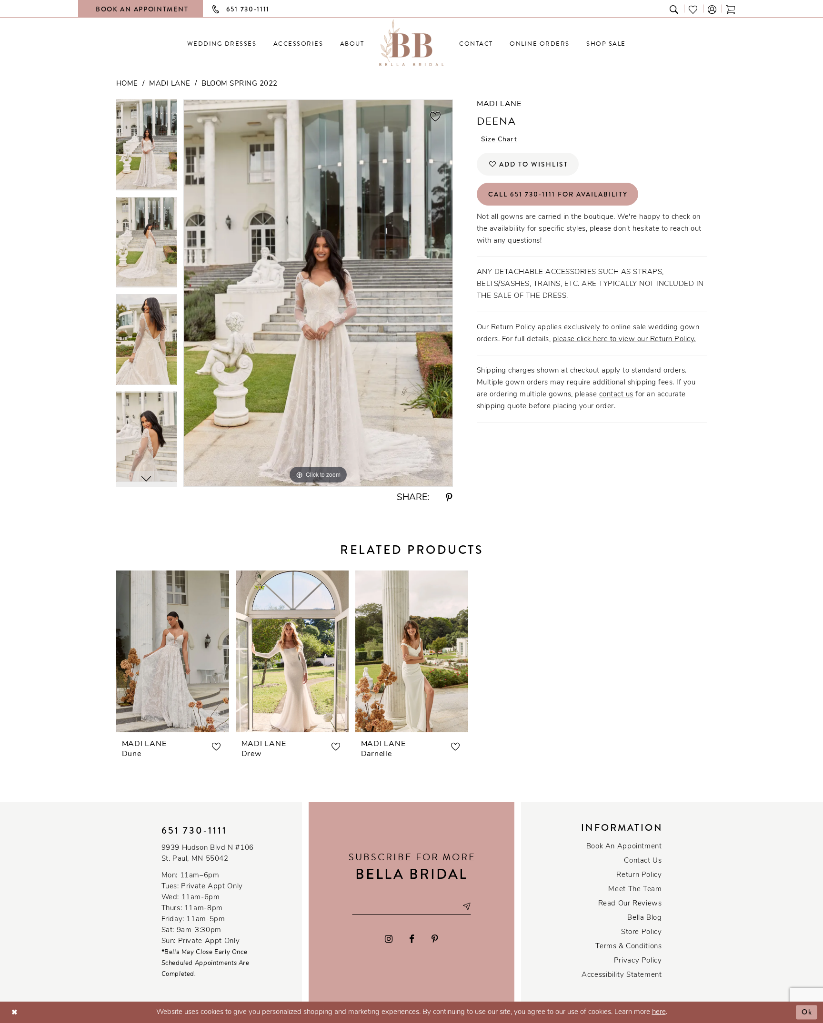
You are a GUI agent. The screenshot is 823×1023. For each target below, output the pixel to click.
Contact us (643, 861)
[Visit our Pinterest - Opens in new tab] (435, 939)
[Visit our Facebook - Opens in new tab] (412, 939)
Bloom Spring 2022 (239, 84)
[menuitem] (222, 43)
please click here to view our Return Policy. (624, 339)
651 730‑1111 (194, 830)
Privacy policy (638, 960)
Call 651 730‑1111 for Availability (558, 194)
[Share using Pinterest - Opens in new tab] (449, 497)
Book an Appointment (624, 846)
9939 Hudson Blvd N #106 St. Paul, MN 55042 (207, 854)
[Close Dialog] (14, 1012)
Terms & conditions (628, 946)
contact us (616, 394)
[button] (712, 8)
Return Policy (639, 875)
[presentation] (172, 651)
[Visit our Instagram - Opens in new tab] (388, 939)
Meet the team (635, 889)
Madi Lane (170, 84)
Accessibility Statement (622, 975)
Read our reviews (630, 903)
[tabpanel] (146, 148)
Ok (807, 1012)
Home (127, 84)
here (659, 1012)
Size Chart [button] (499, 139)
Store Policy (641, 932)
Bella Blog (644, 918)
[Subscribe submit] (466, 906)
